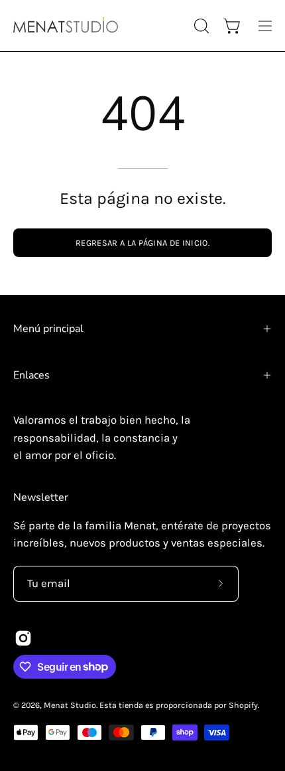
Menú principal (48, 328)
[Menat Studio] (66, 25)
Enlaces (31, 375)
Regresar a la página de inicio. (142, 243)
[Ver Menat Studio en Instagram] (23, 638)
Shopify (243, 705)
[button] (200, 26)
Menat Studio (70, 705)
